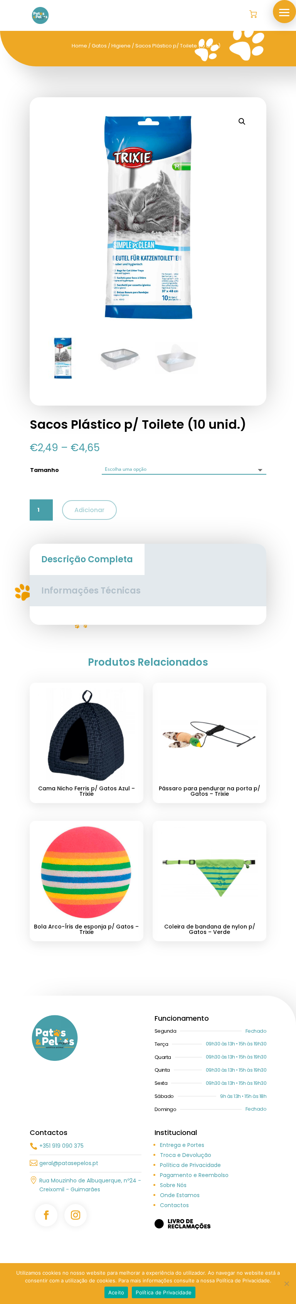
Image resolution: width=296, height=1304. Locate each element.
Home (79, 45)
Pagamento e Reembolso (194, 1175)
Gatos (99, 45)
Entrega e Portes (182, 1145)
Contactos (174, 1205)
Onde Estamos (180, 1195)
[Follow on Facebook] (46, 1215)
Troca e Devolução (185, 1155)
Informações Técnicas (91, 591)
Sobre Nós (173, 1185)
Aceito (116, 1292)
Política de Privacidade (190, 1165)
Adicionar (89, 510)
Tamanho (44, 470)
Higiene (121, 45)
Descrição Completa (87, 559)
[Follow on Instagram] (75, 1215)
